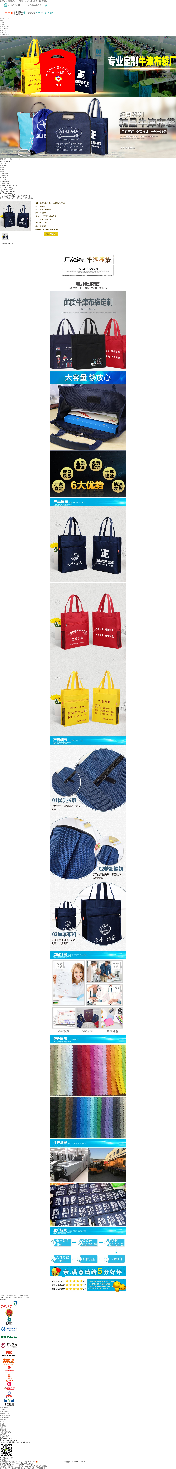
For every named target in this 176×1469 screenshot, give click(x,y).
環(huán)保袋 (4, 1417)
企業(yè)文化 (4, 1409)
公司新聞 (3, 1430)
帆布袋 (2, 1422)
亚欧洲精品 (3, 1468)
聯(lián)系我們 (4, 34)
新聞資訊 (3, 1428)
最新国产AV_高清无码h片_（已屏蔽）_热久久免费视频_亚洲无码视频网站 (23, 1)
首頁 (12, 198)
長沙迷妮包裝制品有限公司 (8, 1462)
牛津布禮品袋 (4, 28)
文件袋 (2, 24)
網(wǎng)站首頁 (5, 18)
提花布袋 (3, 32)
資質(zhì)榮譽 (4, 1411)
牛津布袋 (19, 198)
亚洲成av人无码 (26, 1468)
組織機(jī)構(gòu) (5, 1413)
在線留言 (3, 1434)
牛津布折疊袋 (4, 26)
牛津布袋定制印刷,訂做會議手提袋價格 (18, 1297)
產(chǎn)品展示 (5, 1415)
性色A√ (33, 1468)
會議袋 (2, 20)
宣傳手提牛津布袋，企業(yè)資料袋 (17, 1295)
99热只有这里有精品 (14, 1468)
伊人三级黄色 (40, 1468)
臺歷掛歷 (3, 1426)
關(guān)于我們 (5, 1407)
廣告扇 (2, 1424)
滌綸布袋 (3, 30)
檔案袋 (2, 22)
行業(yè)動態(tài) (5, 1432)
